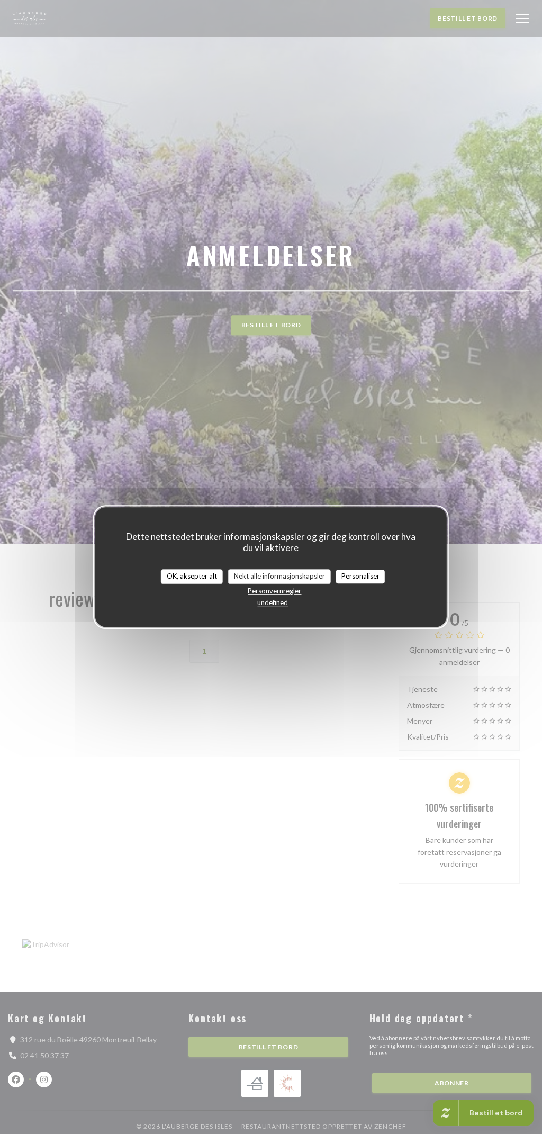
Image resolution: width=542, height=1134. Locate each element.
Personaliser (360, 576)
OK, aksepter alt (192, 576)
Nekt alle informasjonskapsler (279, 576)
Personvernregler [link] (274, 591)
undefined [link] (272, 602)
